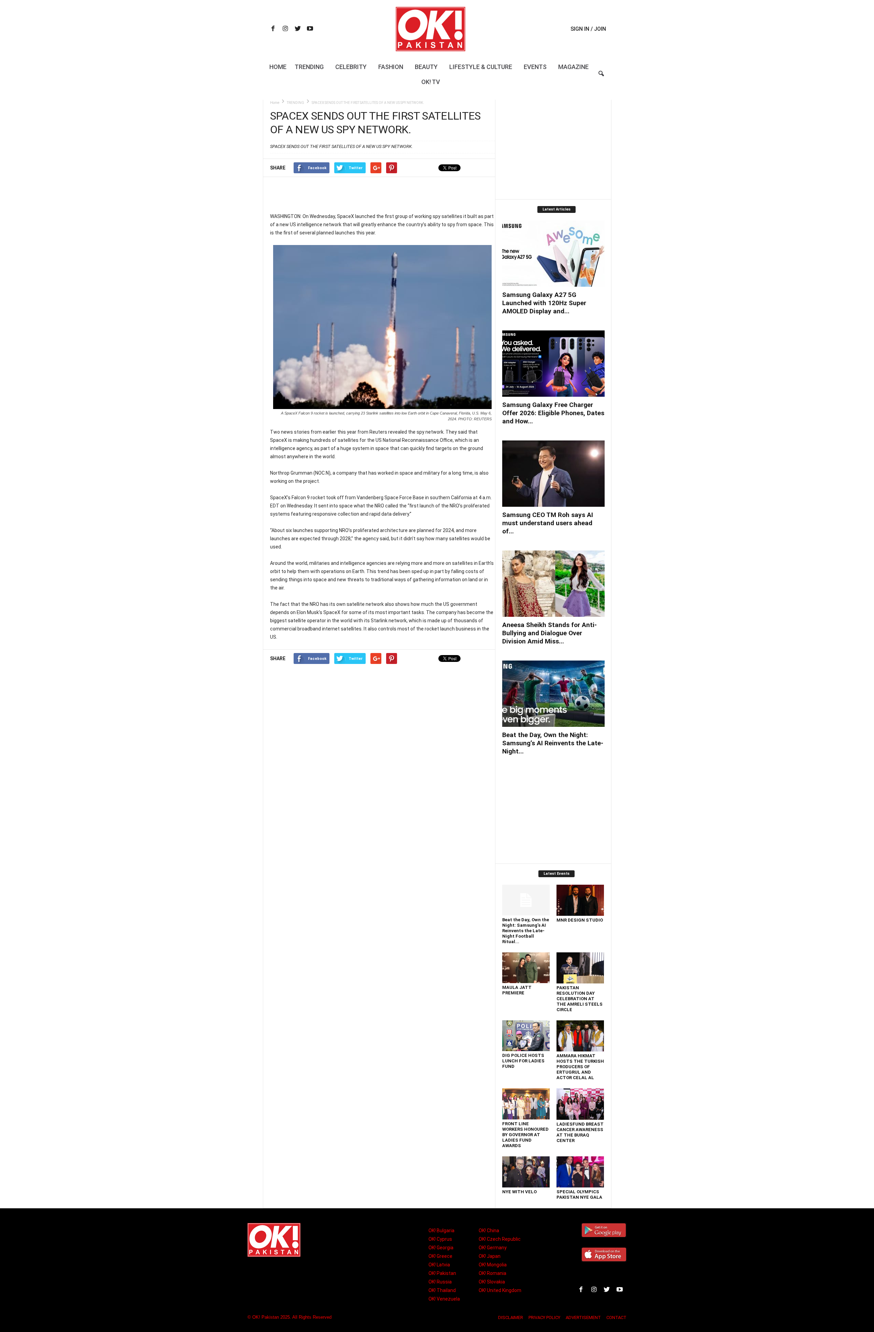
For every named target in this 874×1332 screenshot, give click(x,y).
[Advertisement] (382, 194)
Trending (309, 66)
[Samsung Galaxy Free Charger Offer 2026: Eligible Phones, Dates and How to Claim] (553, 363)
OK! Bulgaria (441, 1230)
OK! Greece (440, 1256)
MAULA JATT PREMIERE (517, 990)
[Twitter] (298, 29)
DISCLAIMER (510, 1317)
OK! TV (430, 81)
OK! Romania (492, 1273)
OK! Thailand (442, 1290)
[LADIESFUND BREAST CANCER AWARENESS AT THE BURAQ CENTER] (580, 1104)
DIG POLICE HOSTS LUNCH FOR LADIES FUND (523, 1061)
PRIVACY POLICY (544, 1317)
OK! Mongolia (493, 1264)
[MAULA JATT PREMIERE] (526, 967)
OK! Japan (490, 1256)
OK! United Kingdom (500, 1290)
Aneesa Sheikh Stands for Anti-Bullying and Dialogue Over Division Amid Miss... (549, 633)
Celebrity (351, 66)
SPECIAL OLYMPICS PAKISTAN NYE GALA (579, 1194)
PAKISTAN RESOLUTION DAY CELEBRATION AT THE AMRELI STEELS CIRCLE (579, 998)
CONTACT (616, 1317)
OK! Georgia (440, 1247)
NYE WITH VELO (519, 1191)
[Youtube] (310, 29)
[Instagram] (285, 29)
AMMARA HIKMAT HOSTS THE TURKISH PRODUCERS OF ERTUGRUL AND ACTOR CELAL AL (580, 1066)
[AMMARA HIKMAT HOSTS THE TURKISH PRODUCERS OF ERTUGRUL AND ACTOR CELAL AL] (580, 1035)
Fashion (390, 66)
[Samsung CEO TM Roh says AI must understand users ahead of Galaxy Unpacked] (553, 473)
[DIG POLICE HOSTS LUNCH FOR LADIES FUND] (526, 1035)
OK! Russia (440, 1282)
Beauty (426, 66)
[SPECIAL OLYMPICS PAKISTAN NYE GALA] (580, 1171)
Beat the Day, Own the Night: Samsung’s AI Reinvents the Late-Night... (552, 743)
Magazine (573, 66)
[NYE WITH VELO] (526, 1171)
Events (535, 66)
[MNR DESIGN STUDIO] (580, 900)
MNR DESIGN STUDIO (579, 920)
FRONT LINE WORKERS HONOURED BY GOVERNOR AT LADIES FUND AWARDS (525, 1134)
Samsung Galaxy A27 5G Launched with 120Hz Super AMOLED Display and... (544, 303)
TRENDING (295, 103)
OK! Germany (493, 1247)
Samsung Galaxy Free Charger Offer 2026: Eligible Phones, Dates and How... (553, 413)
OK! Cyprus (440, 1239)
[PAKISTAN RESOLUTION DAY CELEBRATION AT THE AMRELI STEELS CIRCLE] (580, 967)
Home (277, 66)
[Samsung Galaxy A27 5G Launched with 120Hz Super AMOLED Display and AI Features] (553, 253)
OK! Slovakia (492, 1282)
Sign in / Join (588, 29)
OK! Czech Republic (500, 1239)
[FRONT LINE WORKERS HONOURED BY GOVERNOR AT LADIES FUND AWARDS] (526, 1103)
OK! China (489, 1230)
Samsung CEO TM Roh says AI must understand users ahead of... (547, 523)
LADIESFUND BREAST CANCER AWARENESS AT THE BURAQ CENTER (580, 1132)
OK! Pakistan (442, 1273)
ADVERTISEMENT (583, 1317)
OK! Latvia (439, 1264)
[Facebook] (273, 29)
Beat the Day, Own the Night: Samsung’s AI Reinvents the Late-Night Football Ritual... (525, 930)
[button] (601, 77)
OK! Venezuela (444, 1299)
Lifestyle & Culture (480, 66)
